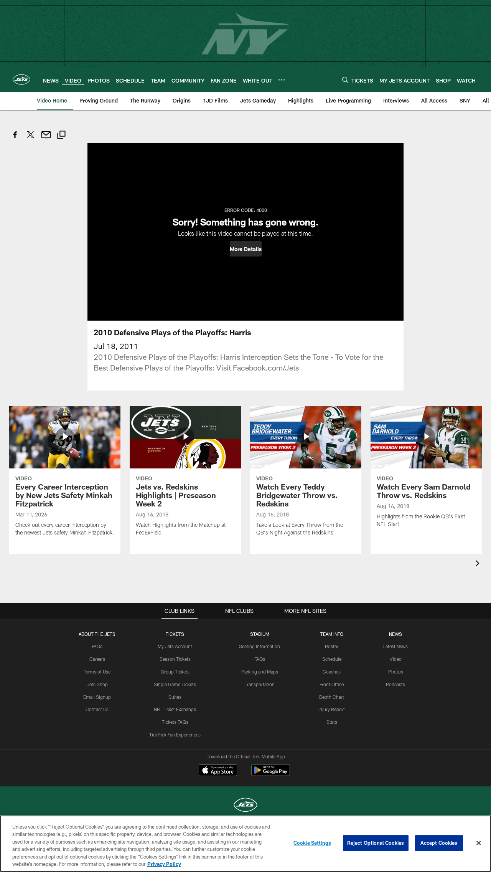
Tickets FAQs (175, 722)
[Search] (345, 79)
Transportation (260, 684)
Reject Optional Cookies (375, 843)
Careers (97, 659)
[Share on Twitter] (31, 139)
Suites (174, 697)
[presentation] (479, 564)
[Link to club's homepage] (21, 79)
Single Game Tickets (175, 684)
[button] (246, 248)
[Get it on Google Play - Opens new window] (270, 773)
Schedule (331, 659)
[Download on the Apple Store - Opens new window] (218, 771)
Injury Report (331, 709)
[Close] (478, 843)
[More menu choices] (281, 80)
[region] (245, 844)
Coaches (332, 671)
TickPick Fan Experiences (175, 734)
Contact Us (97, 709)
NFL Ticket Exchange (175, 709)
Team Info (331, 634)
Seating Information (259, 646)
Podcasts (395, 684)
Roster (331, 646)
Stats (331, 722)
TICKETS (175, 634)
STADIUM (259, 634)
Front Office (332, 684)
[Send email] (46, 139)
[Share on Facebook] (15, 139)
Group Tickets (175, 671)
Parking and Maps (259, 671)
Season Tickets (175, 659)
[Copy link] (61, 136)
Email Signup (97, 697)
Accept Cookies (439, 843)
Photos (395, 671)
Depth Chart (331, 697)
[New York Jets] (245, 806)
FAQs (97, 646)
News (395, 634)
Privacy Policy (164, 864)
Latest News (395, 646)
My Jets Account (175, 646)
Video (396, 659)
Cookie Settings (312, 843)
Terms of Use (97, 671)
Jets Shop (97, 684)
